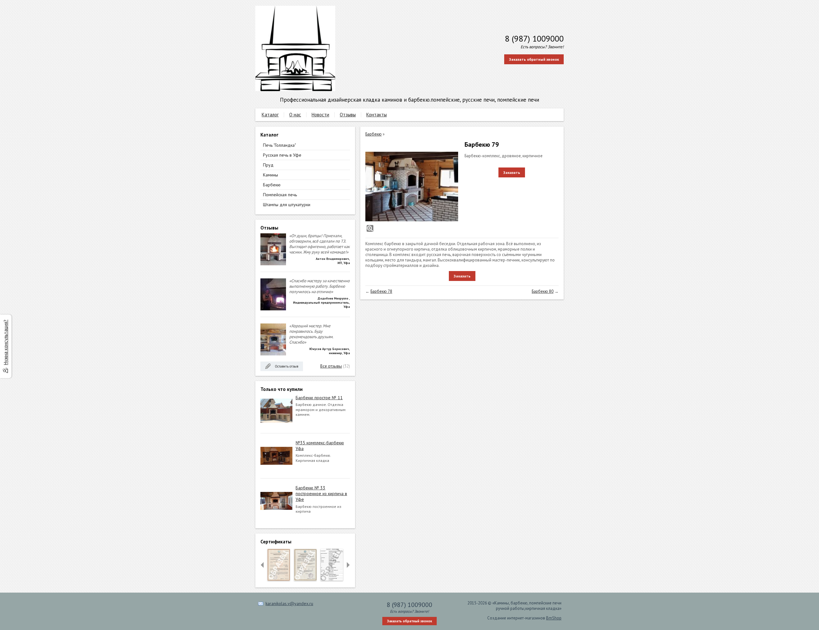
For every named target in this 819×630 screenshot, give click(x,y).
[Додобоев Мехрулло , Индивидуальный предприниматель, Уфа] (273, 309)
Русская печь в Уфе (282, 155)
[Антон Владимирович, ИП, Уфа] (273, 264)
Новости (320, 115)
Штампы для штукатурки (286, 204)
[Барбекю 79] (411, 186)
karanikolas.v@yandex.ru (289, 603)
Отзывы (348, 115)
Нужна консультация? (6, 342)
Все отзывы (331, 366)
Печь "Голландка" (279, 145)
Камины (270, 175)
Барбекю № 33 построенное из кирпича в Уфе (321, 493)
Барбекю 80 (542, 291)
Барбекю (272, 185)
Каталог (270, 115)
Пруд (268, 165)
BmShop (553, 618)
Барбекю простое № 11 (319, 398)
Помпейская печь (280, 195)
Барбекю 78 (381, 291)
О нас (295, 115)
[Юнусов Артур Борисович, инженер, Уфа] (273, 354)
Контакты (376, 115)
